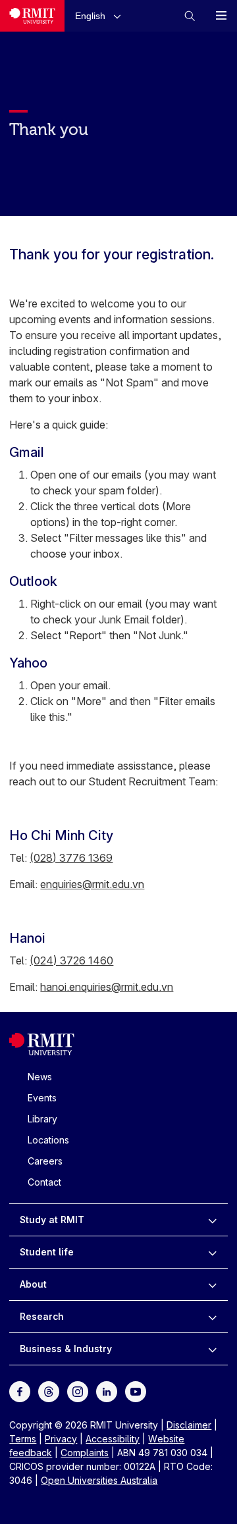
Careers (45, 1161)
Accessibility (113, 1438)
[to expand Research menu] (212, 1316)
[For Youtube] (135, 1390)
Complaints (85, 1452)
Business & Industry (66, 1348)
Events (42, 1097)
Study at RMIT (52, 1219)
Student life (47, 1251)
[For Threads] (48, 1390)
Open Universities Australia (99, 1480)
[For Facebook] (19, 1390)
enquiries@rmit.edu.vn (92, 884)
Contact (44, 1182)
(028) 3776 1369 (71, 857)
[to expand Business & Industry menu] (212, 1348)
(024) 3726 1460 (71, 960)
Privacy (61, 1438)
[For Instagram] (77, 1390)
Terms (22, 1438)
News (40, 1076)
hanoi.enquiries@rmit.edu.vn (106, 986)
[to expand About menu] (212, 1284)
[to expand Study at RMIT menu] (212, 1219)
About (33, 1284)
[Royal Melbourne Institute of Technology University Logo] (32, 16)
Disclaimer (189, 1425)
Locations (48, 1139)
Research (42, 1316)
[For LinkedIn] (106, 1390)
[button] (100, 15)
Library (42, 1118)
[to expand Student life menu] (212, 1252)
